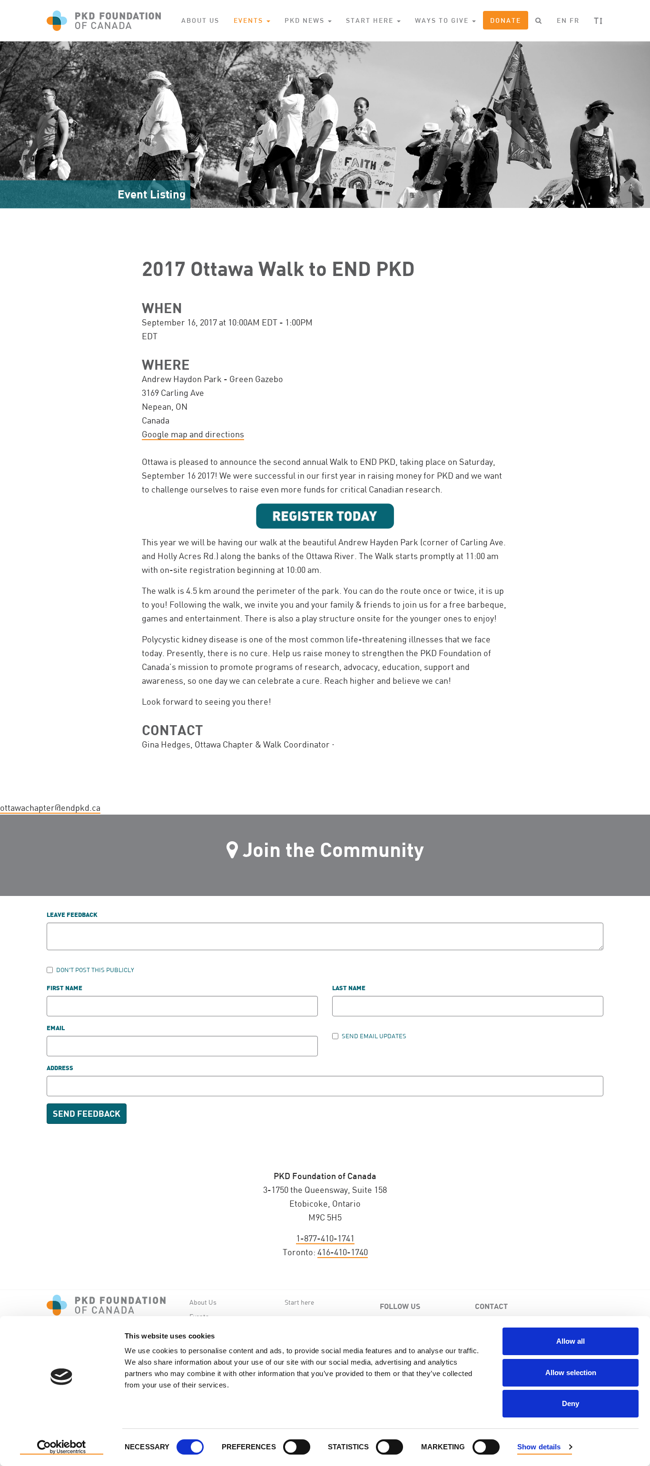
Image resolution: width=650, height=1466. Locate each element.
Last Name (348, 988)
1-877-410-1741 (325, 1238)
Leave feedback (72, 915)
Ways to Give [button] (443, 20)
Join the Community (333, 849)
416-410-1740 (342, 1252)
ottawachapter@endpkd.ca (50, 807)
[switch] (296, 1447)
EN (562, 20)
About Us (200, 20)
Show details (539, 1447)
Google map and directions (193, 434)
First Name (64, 988)
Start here (299, 1302)
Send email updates (374, 1036)
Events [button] (250, 20)
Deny (570, 1403)
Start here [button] (371, 20)
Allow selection (570, 1372)
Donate (505, 20)
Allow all (570, 1341)
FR (575, 20)
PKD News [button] (306, 20)
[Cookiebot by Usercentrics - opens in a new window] (61, 1447)
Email (56, 1028)
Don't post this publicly (95, 970)
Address (60, 1068)
